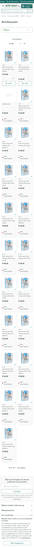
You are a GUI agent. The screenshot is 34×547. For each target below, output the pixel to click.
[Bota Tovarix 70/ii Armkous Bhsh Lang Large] (9, 208)
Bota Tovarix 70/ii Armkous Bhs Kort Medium (7, 334)
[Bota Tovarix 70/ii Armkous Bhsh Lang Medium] (9, 433)
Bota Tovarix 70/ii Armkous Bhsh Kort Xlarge (24, 371)
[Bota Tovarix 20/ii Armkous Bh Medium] (9, 132)
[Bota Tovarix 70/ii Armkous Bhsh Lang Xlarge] (25, 396)
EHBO (23, 16)
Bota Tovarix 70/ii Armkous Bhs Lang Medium (24, 221)
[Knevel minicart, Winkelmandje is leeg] (23, 6)
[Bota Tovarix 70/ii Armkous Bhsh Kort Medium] (9, 396)
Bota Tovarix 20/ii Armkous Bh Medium (7, 145)
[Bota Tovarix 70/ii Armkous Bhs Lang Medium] (25, 208)
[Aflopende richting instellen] (24, 43)
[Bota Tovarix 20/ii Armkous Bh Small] (25, 245)
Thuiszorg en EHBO (13, 16)
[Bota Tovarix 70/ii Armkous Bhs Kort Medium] (9, 320)
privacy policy (17, 499)
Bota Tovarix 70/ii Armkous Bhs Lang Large (24, 183)
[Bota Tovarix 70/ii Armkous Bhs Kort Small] (25, 56)
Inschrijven (17, 491)
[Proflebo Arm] (9, 95)
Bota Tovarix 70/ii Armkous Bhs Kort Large (24, 334)
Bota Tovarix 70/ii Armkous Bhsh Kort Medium (8, 409)
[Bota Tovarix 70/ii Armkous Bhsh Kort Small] (9, 283)
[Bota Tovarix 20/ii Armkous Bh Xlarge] (25, 283)
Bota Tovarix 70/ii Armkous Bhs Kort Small (24, 69)
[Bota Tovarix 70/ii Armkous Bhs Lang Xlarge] (9, 56)
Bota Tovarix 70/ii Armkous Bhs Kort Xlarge (7, 371)
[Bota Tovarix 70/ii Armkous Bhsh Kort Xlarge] (25, 358)
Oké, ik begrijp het (17, 543)
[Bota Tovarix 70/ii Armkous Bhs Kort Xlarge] (9, 358)
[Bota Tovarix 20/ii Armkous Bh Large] (25, 132)
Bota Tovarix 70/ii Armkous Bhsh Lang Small (8, 258)
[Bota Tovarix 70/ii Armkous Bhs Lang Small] (25, 95)
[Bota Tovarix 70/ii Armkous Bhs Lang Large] (25, 170)
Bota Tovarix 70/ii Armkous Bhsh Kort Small (8, 296)
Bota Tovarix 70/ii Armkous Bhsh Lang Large (8, 221)
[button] (17, 29)
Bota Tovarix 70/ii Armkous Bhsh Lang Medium (8, 446)
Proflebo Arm (6, 104)
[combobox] (15, 11)
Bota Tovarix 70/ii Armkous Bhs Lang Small (24, 108)
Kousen (29, 16)
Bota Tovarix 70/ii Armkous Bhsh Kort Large (8, 183)
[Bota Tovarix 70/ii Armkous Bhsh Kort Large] (9, 170)
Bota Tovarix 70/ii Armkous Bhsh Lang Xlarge (25, 409)
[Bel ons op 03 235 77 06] (19, 6)
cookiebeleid (26, 538)
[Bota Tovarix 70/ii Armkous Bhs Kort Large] (25, 320)
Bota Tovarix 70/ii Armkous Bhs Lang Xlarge (8, 69)
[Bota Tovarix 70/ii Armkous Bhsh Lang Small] (9, 245)
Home (3, 16)
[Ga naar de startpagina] (11, 6)
